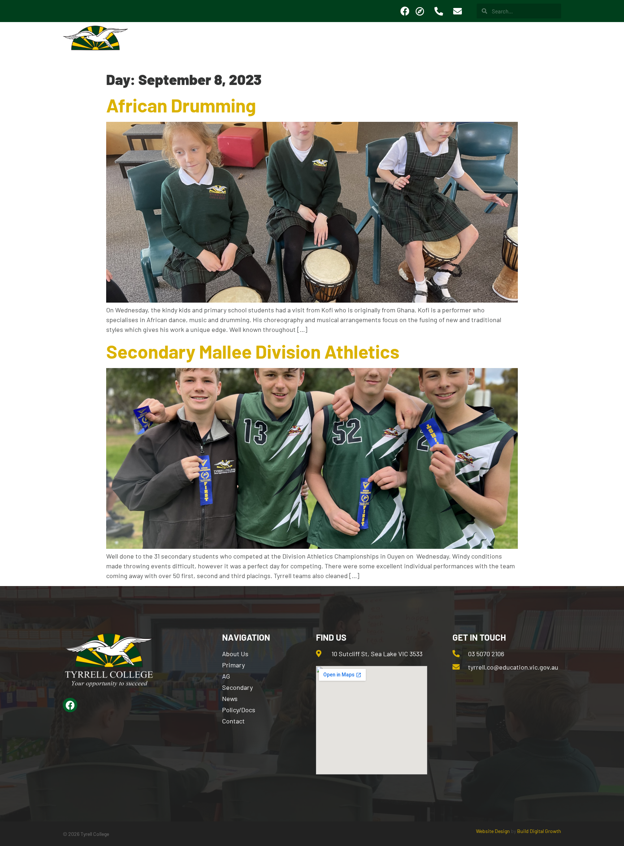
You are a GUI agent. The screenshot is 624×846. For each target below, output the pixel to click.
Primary (251, 44)
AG (214, 44)
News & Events (429, 44)
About (180, 44)
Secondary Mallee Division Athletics (252, 351)
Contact (549, 44)
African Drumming (181, 105)
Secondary (300, 44)
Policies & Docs (493, 44)
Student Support (362, 44)
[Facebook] (405, 11)
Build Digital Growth (539, 831)
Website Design (493, 831)
